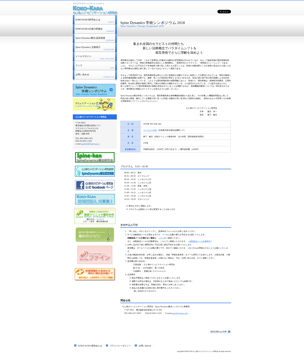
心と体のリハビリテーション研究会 (117, 10)
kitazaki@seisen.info (179, 313)
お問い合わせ (145, 346)
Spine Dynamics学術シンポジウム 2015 (94, 90)
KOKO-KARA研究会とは (90, 346)
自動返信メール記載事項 (200, 241)
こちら (161, 238)
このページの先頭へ (220, 332)
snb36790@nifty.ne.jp (90, 144)
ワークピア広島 (150, 130)
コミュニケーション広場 (94, 104)
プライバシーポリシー (120, 346)
